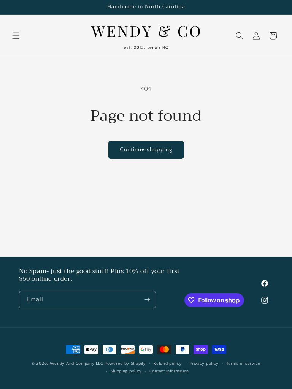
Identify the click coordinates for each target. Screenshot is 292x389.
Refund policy (167, 363)
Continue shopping (146, 149)
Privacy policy (204, 363)
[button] (16, 35)
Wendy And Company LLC (76, 363)
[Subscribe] (147, 299)
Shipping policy (126, 371)
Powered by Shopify (125, 363)
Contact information (169, 371)
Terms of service (243, 363)
